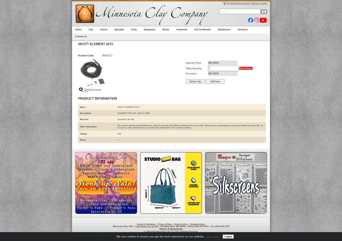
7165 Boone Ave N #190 (147, 226)
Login (264, 3)
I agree (228, 236)
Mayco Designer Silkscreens (236, 183)
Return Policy (181, 224)
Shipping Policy (197, 224)
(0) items (231, 3)
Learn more (212, 236)
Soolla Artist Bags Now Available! (171, 183)
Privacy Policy (165, 224)
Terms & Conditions (146, 224)
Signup (255, 3)
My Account (243, 3)
